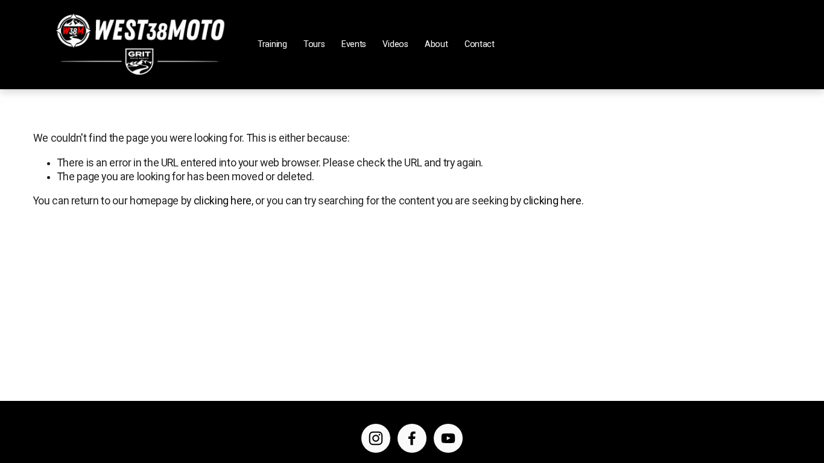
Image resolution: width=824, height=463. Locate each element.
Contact (479, 44)
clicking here (223, 201)
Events (353, 44)
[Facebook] (412, 438)
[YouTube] (448, 438)
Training (272, 44)
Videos (395, 44)
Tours (314, 44)
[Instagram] (375, 438)
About (436, 44)
